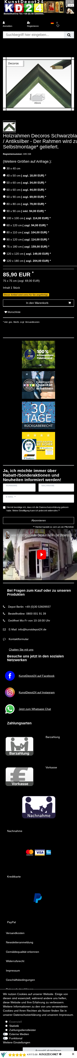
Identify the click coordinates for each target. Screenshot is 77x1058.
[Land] (52, 23)
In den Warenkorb (37, 302)
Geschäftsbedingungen (20, 979)
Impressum (13, 970)
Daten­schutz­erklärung (27, 1014)
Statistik (14, 1025)
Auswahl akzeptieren (48, 1050)
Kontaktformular (19, 639)
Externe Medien (19, 1034)
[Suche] (69, 34)
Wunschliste (14, 312)
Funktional (15, 1038)
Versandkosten (15, 933)
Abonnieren (38, 520)
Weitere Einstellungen (16, 1042)
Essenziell (15, 1021)
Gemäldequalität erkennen (22, 951)
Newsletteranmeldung (19, 942)
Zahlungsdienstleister (22, 1030)
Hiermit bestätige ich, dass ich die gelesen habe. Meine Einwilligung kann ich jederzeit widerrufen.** (38, 509)
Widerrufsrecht (15, 961)
